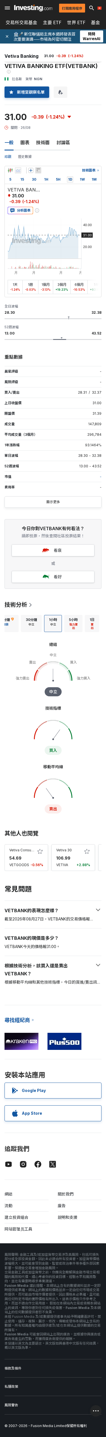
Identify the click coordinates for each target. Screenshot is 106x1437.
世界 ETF (76, 22)
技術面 (43, 142)
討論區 (63, 142)
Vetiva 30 (64, 850)
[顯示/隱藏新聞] (38, 170)
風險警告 (11, 1405)
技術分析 (16, 604)
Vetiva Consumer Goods (29, 850)
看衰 (58, 550)
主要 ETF (52, 22)
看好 (58, 576)
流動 (8, 1205)
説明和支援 (67, 1217)
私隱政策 (11, 1386)
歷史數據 (25, 156)
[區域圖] (18, 170)
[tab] (31, 623)
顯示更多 (53, 502)
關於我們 (65, 1194)
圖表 (24, 142)
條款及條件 (13, 1368)
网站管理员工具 (18, 1229)
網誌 (8, 1194)
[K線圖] (10, 170)
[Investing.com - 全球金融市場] (33, 8)
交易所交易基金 (21, 22)
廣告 (62, 1205)
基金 (95, 22)
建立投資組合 (16, 1217)
